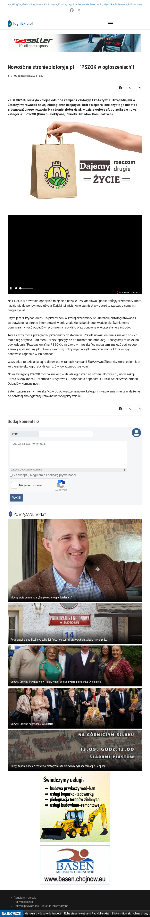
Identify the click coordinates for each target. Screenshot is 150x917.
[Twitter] (79, 10)
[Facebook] (72, 10)
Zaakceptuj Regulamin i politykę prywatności (45, 475)
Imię (15, 434)
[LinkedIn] (139, 87)
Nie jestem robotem (31, 485)
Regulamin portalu (25, 897)
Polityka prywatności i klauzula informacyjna (41, 905)
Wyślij (16, 497)
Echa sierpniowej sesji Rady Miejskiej (73, 913)
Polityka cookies (24, 901)
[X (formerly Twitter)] (129, 87)
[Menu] (110, 23)
